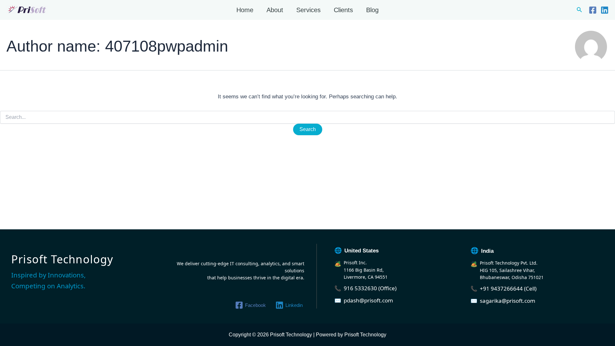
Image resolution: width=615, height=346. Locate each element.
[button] (579, 10)
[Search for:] (307, 117)
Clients (343, 9)
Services (308, 9)
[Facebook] (593, 10)
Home (244, 9)
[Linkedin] (605, 10)
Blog (372, 9)
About (274, 9)
